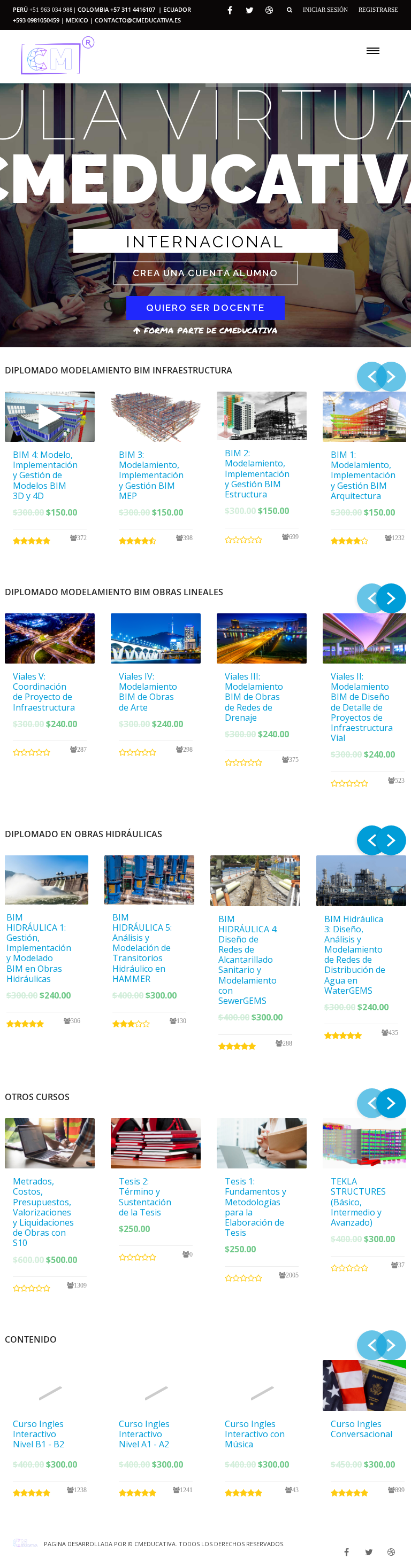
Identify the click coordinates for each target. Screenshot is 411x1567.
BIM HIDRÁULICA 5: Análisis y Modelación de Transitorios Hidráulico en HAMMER (142, 948)
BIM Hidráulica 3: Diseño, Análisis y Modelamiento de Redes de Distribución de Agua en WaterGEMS (354, 954)
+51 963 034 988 (51, 9)
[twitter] (249, 10)
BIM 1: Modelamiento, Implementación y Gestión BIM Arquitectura (363, 475)
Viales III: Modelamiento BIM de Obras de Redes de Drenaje (254, 697)
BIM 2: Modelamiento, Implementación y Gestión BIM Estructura (257, 473)
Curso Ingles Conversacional (361, 1429)
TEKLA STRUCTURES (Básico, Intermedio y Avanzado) (358, 1201)
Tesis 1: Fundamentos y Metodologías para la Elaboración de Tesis (255, 1206)
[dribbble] (269, 10)
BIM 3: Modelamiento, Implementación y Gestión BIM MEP (151, 475)
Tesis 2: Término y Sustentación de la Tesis (145, 1196)
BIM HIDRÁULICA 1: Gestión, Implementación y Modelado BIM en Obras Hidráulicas (38, 948)
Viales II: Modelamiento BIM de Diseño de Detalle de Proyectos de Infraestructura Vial (362, 707)
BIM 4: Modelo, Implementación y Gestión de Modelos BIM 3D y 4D (45, 475)
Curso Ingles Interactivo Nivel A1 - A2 (144, 1434)
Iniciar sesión (325, 9)
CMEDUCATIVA (155, 1544)
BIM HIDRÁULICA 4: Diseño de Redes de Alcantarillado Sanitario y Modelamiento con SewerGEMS (248, 960)
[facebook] (230, 10)
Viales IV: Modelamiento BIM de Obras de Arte (148, 692)
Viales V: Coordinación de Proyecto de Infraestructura (44, 692)
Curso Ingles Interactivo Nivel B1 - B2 (38, 1434)
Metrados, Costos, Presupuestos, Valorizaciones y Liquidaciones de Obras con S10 (43, 1212)
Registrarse (378, 9)
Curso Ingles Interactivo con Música (255, 1434)
